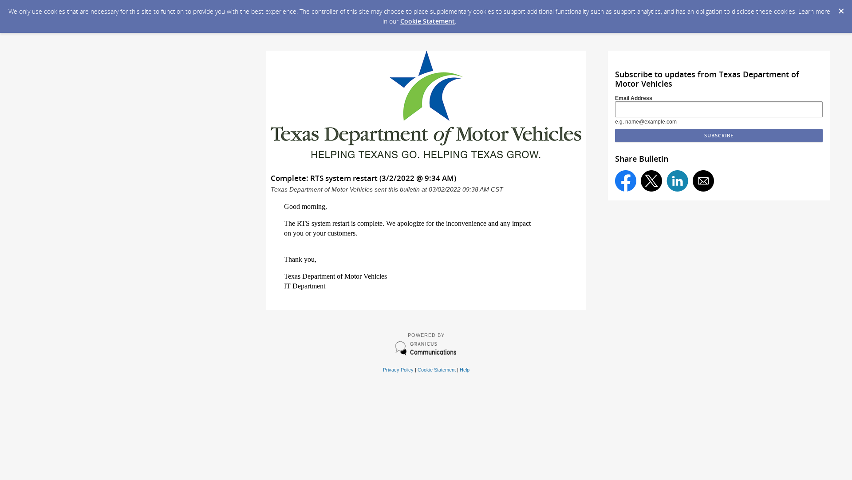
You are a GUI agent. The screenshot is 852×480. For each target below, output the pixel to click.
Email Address (633, 98)
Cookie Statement (427, 21)
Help (464, 369)
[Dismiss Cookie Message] (841, 8)
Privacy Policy (398, 369)
